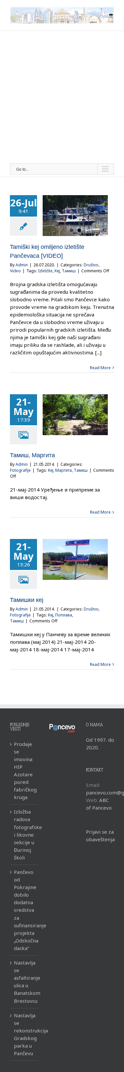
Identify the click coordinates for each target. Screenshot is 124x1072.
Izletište (45, 271)
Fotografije (20, 470)
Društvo (91, 265)
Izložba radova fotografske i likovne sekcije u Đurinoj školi (24, 834)
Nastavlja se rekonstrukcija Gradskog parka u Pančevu (24, 1034)
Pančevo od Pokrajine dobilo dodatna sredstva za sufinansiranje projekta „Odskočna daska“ (24, 910)
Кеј (57, 271)
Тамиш (69, 271)
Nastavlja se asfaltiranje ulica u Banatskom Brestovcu (24, 981)
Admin (22, 265)
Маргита (63, 470)
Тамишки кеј (26, 600)
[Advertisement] (62, 98)
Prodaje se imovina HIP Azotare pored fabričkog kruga (24, 771)
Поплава (63, 615)
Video (15, 271)
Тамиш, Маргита (32, 455)
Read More (100, 368)
